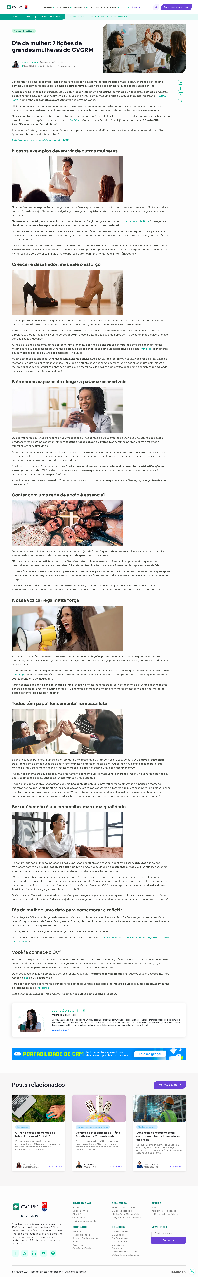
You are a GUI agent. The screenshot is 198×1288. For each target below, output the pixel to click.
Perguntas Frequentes (163, 1211)
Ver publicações (59, 1030)
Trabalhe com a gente (84, 1221)
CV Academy (79, 1217)
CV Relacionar (120, 1238)
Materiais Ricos (81, 1234)
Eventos (76, 1231)
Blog (92, 7)
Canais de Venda (81, 1248)
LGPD (154, 1207)
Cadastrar (168, 1240)
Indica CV (100, 7)
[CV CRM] (15, 7)
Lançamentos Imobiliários (127, 1217)
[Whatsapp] (192, 1271)
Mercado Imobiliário (50, 17)
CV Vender (118, 1234)
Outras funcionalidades (125, 1255)
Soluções (47, 7)
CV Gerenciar (119, 1241)
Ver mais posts (168, 1084)
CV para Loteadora (122, 1211)
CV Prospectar (120, 1231)
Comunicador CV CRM (124, 1251)
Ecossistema (63, 7)
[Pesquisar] (156, 7)
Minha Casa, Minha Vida (125, 1214)
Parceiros (77, 1245)
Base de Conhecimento (85, 1238)
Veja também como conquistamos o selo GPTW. (41, 140)
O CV (124, 7)
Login (137, 7)
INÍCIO (15, 17)
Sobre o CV (78, 1207)
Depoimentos (80, 1211)
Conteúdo (112, 7)
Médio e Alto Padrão (123, 1207)
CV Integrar (118, 1245)
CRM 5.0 (77, 1214)
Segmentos (79, 7)
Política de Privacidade (164, 1214)
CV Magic (117, 1248)
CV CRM (75, 120)
